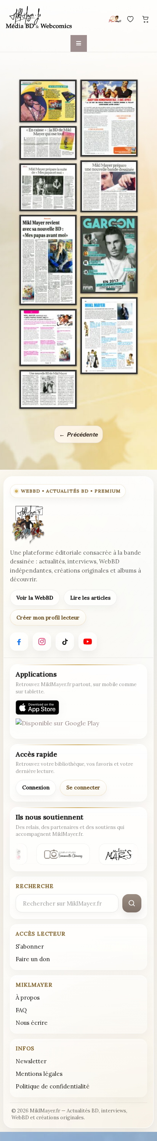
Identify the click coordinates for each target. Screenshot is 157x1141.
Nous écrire (32, 1022)
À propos (28, 997)
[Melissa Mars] (117, 854)
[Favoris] (130, 19)
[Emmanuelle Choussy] (62, 854)
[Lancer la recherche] (131, 903)
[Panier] (145, 19)
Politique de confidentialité (53, 1086)
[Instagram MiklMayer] (42, 641)
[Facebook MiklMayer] (19, 641)
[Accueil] (39, 17)
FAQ (21, 1010)
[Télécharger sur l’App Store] (37, 707)
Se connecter (83, 787)
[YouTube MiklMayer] (87, 641)
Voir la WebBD (34, 597)
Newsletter (31, 1061)
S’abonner (30, 946)
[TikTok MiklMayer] (65, 641)
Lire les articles (90, 597)
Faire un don (33, 959)
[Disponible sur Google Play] (57, 726)
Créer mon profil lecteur (48, 617)
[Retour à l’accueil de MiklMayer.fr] (28, 524)
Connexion (36, 787)
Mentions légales (39, 1073)
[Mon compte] (115, 19)
